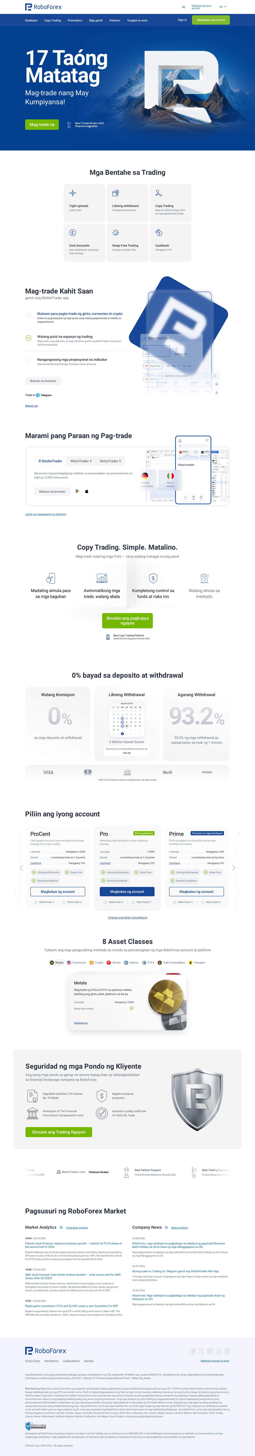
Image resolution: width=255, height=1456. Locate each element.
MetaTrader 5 (110, 461)
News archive (179, 1227)
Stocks (116, 962)
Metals (59, 962)
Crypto (99, 962)
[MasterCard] (87, 772)
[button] (43, 6)
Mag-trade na (41, 124)
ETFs (150, 962)
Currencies (79, 962)
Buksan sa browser (43, 381)
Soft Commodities (174, 962)
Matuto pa (31, 405)
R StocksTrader (50, 461)
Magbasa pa (81, 1023)
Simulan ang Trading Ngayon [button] (59, 1132)
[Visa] (48, 772)
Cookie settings (71, 1360)
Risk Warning (52, 1360)
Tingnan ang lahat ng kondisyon (127, 917)
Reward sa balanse (45, 879)
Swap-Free (74, 871)
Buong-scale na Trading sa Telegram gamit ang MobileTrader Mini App (175, 1271)
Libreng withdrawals (46, 871)
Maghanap (132, 7)
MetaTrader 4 (81, 461)
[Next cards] (234, 867)
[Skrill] (167, 772)
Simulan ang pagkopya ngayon (127, 621)
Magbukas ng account (58, 892)
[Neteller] (206, 772)
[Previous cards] (21, 867)
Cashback (35, 863)
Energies (199, 962)
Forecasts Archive (77, 1227)
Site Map (89, 1360)
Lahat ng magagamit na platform (45, 514)
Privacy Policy (32, 1360)
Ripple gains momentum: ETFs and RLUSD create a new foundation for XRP (71, 1306)
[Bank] (127, 772)
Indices (134, 962)
